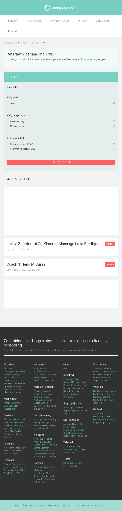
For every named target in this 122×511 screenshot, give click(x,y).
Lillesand (8, 406)
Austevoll (44, 369)
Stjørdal (37, 428)
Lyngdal (107, 374)
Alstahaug (38, 439)
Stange (7, 470)
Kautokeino (18, 450)
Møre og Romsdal (44, 386)
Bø (72, 446)
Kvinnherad (47, 377)
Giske (43, 394)
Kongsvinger (9, 467)
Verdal (45, 428)
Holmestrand (103, 391)
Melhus (74, 427)
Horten (113, 391)
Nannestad (19, 380)
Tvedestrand (9, 409)
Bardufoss (68, 463)
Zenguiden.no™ (66, 505)
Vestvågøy (51, 456)
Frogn (17, 374)
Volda (53, 406)
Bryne (78, 391)
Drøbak (7, 377)
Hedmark (34, 42)
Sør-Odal (15, 470)
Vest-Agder (99, 364)
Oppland (38, 463)
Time (73, 391)
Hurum (22, 422)
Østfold (97, 409)
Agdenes (67, 424)
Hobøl (95, 419)
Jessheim (16, 377)
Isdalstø (37, 377)
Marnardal (106, 377)
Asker (10, 369)
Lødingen (45, 448)
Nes (5, 383)
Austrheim (38, 371)
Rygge (96, 422)
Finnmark (9, 443)
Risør (15, 406)
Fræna (37, 394)
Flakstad (52, 445)
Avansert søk (34, 20)
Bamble (66, 446)
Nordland (39, 434)
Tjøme (110, 400)
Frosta (46, 419)
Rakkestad (110, 419)
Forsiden (13, 20)
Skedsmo (8, 389)
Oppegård (8, 386)
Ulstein (47, 406)
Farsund (107, 369)
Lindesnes (97, 374)
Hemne (75, 424)
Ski (14, 389)
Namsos (37, 425)
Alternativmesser (59, 20)
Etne (50, 374)
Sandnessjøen (40, 453)
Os (42, 380)
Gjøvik (45, 467)
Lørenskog (8, 380)
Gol (23, 419)
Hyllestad (76, 410)
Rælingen (18, 386)
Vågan (43, 456)
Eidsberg (104, 413)
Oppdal (81, 430)
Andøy (36, 442)
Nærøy (45, 425)
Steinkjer (53, 425)
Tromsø (73, 466)
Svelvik (103, 400)
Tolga (22, 470)
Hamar (20, 464)
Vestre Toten (49, 479)
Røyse (18, 434)
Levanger (45, 422)
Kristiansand (110, 371)
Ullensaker (9, 392)
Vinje (71, 452)
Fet (13, 374)
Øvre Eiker (8, 437)
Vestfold (98, 386)
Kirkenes (8, 453)
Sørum (20, 389)
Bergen (47, 371)
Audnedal (97, 369)
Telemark (68, 442)
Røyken (18, 431)
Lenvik (66, 466)
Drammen (11, 419)
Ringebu (37, 476)
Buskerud (9, 415)
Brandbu (38, 467)
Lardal (96, 394)
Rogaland (68, 375)
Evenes (37, 445)
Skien (65, 452)
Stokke (96, 400)
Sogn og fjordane (72, 403)
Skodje (37, 403)
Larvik (103, 394)
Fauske (44, 445)
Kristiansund (39, 400)
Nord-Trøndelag (42, 415)
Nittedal (21, 383)
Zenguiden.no (10, 42)
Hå (72, 382)
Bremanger (68, 407)
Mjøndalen (8, 428)
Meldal (66, 427)
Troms (66, 458)
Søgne (96, 380)
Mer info (110, 244)
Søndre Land (48, 476)
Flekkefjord (98, 371)
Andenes (48, 439)
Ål (5, 419)
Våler (19, 473)
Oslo (66, 364)
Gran (51, 467)
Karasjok (8, 450)
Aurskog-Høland (11, 371)
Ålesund (37, 391)
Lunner (49, 470)
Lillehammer (39, 470)
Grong (53, 419)
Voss (52, 380)
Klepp (74, 385)
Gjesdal (66, 382)
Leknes (37, 448)
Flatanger (38, 419)
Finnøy (76, 379)
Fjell (54, 374)
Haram (50, 394)
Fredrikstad (98, 416)
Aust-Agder (10, 398)
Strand (66, 391)
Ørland (84, 436)
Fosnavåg (46, 391)
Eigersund (68, 379)
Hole (16, 422)
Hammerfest (14, 448)
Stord (46, 380)
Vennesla (104, 380)
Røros (73, 433)
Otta (48, 473)
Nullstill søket (61, 162)
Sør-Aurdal (39, 479)
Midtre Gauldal (70, 430)
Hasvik (24, 448)
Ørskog (37, 409)
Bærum (23, 371)
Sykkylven (38, 406)
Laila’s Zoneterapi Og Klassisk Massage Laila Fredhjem (54, 244)
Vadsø (15, 453)
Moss (101, 419)
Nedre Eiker (9, 431)
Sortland (51, 453)
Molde (49, 400)
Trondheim (75, 436)
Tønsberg (97, 403)
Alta (5, 448)
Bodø (49, 442)
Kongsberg (18, 425)
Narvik (45, 450)
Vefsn (36, 456)
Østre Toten (39, 482)
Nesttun (37, 374)
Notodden (79, 446)
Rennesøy (82, 385)
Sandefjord (105, 397)
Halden (108, 416)
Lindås (37, 380)
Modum (17, 428)
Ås (5, 369)
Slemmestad (9, 434)
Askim (96, 413)
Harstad (78, 463)
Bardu (43, 442)
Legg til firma (103, 20)
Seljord (77, 449)
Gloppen (67, 410)
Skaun (66, 436)
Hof (94, 391)
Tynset (13, 473)
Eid (76, 407)
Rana (51, 450)
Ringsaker (20, 467)
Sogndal (67, 413)
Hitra (81, 424)
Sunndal (44, 403)
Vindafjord (68, 397)
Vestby (17, 392)
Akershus (9, 364)
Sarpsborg (105, 422)
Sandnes (67, 388)
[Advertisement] (61, 211)
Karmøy (66, 385)
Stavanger (82, 388)
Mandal (96, 377)
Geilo (19, 419)
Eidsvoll (7, 374)
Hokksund (8, 422)
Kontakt (12, 31)
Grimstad (16, 403)
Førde (80, 407)
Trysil (6, 473)
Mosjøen (37, 450)
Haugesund (80, 382)
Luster (84, 410)
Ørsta (44, 409)
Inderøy (37, 422)
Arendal (7, 403)
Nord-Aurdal (39, 473)
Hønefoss (8, 425)
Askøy (36, 369)
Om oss (82, 20)
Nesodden (12, 383)
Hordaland (39, 364)
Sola (74, 388)
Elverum (7, 464)
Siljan (83, 449)
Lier (25, 425)
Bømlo (44, 374)
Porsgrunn (68, 449)
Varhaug (75, 394)
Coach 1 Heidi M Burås (26, 264)
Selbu (79, 433)
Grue (14, 464)
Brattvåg (38, 397)
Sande (96, 397)
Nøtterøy (110, 394)
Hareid (46, 397)
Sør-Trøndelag (71, 419)
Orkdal (66, 433)
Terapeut (23, 42)
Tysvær (66, 394)
